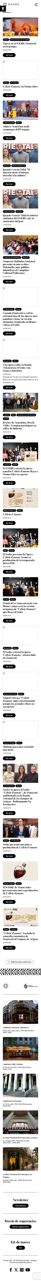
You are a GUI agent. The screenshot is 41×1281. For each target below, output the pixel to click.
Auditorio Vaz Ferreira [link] (12, 1101)
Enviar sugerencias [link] (21, 1227)
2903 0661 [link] (16, 1143)
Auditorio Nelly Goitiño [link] (13, 1064)
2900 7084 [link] (7, 1033)
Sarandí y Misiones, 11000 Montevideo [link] (17, 1180)
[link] (11, 4)
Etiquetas (8, 12)
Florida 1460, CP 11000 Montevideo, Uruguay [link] (20, 1260)
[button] (3, 9)
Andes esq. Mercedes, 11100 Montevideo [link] (18, 1031)
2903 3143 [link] (7, 1143)
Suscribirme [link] (20, 1206)
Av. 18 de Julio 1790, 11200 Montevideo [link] (17, 1104)
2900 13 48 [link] (7, 1069)
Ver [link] (20, 1248)
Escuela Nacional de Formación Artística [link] (20, 1138)
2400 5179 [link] (7, 1106)
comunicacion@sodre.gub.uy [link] (20, 1262)
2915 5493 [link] (7, 1182)
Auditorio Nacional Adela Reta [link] (16, 1027)
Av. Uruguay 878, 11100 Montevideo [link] (16, 1141)
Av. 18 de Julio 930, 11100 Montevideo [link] (17, 1067)
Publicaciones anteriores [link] (21, 962)
